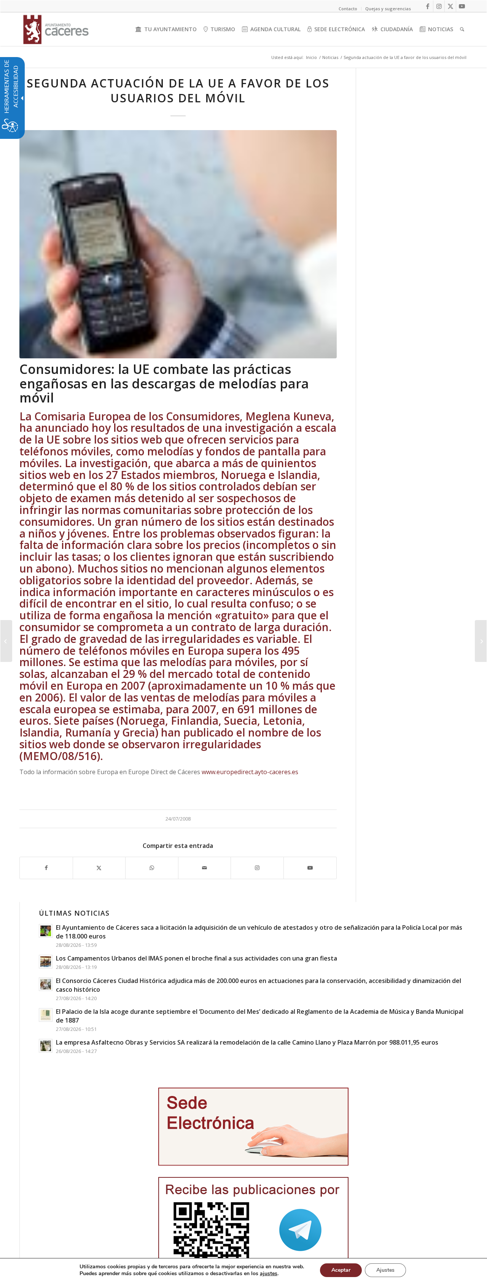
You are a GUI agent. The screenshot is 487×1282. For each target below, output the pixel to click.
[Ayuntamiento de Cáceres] (55, 29)
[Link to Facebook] (427, 6)
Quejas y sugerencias (388, 8)
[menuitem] (166, 29)
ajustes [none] (268, 1273)
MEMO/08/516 (60, 756)
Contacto (348, 8)
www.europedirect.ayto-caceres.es (250, 772)
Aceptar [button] (340, 1270)
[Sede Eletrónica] (253, 1126)
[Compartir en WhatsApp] (152, 867)
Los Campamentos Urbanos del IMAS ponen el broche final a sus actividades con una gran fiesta (196, 958)
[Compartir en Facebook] (46, 867)
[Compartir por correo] (204, 867)
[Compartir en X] (99, 867)
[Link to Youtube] (462, 6)
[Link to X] (450, 6)
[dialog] (243, 1270)
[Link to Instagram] (438, 6)
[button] (6, 641)
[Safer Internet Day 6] (178, 244)
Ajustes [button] (385, 1270)
